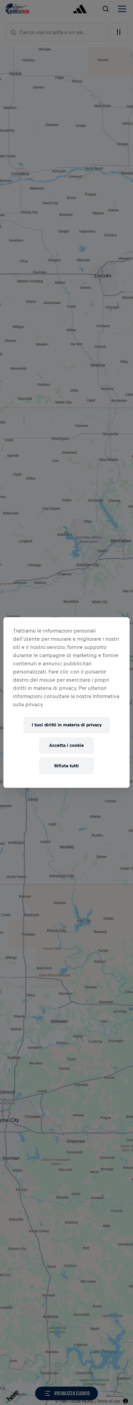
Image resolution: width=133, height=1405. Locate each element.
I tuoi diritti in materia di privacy (67, 724)
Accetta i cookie (66, 745)
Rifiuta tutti (66, 765)
